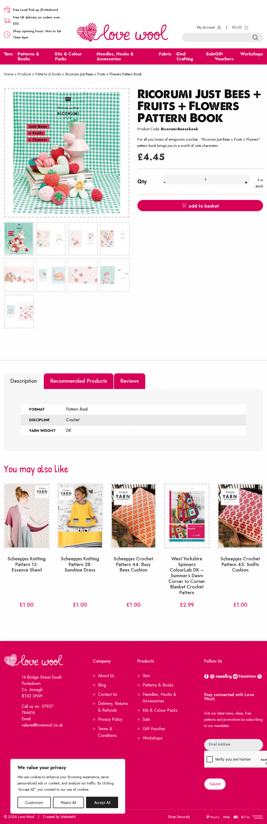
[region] (67, 786)
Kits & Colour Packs (160, 710)
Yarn (146, 676)
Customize (34, 802)
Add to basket (204, 206)
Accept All (102, 802)
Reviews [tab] (129, 381)
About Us (106, 676)
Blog (102, 685)
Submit (215, 784)
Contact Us (107, 694)
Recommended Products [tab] (78, 381)
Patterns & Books (48, 74)
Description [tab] (23, 381)
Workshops (152, 738)
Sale (146, 719)
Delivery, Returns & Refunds (113, 706)
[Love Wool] (122, 32)
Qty (142, 181)
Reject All (68, 802)
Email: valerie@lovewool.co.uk (42, 722)
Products (24, 74)
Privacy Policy (110, 719)
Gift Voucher (154, 729)
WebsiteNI (68, 816)
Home (8, 74)
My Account (206, 27)
